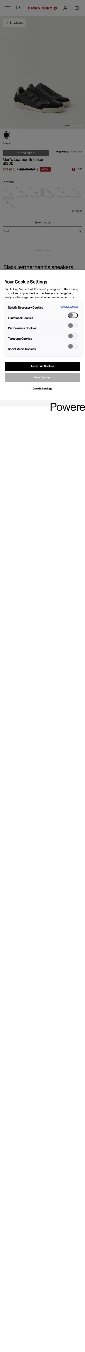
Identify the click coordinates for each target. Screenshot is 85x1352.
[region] (42, 811)
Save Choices (42, 377)
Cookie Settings (43, 388)
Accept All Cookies (42, 366)
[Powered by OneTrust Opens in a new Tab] (66, 404)
